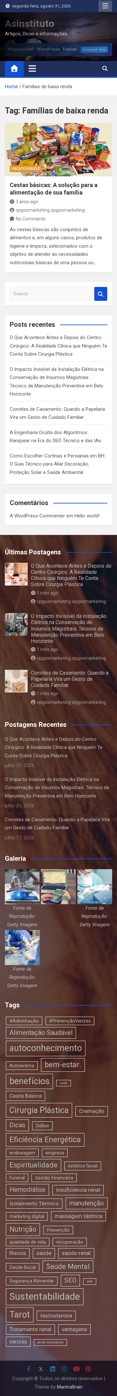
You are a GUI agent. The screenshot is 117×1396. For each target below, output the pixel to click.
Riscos (17, 1253)
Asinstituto (29, 23)
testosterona (56, 1315)
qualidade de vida (27, 1242)
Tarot (19, 1314)
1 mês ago (47, 593)
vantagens (74, 1329)
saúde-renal (76, 1253)
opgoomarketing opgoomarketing (50, 210)
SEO (70, 1280)
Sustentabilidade (44, 1296)
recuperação (69, 1242)
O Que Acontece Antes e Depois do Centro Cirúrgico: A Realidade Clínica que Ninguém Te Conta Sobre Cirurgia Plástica (58, 346)
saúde (43, 1253)
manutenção (86, 1203)
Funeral (17, 1177)
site (90, 1281)
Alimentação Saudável (40, 1032)
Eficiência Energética (45, 1139)
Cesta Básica (25, 1096)
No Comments (31, 218)
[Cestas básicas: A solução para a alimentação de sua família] (58, 149)
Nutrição (22, 1229)
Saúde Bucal (22, 1267)
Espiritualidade (33, 1165)
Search (100, 294)
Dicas (17, 1125)
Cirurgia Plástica (39, 1110)
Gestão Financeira (54, 1177)
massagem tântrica (78, 1216)
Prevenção (58, 1230)
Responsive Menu (105, 6)
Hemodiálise (27, 1189)
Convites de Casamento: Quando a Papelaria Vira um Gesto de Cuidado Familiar (70, 679)
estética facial (83, 1165)
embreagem (22, 1152)
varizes (18, 1341)
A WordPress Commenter (37, 516)
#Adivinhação (24, 1020)
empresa (55, 1152)
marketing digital (26, 1216)
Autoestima (21, 1065)
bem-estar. (63, 1064)
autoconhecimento (45, 1048)
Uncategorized (26, 169)
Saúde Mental (68, 1266)
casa (63, 1083)
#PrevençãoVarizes (70, 1020)
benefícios (29, 1081)
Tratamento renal (30, 1329)
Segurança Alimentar (31, 1281)
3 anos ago (27, 201)
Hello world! (86, 516)
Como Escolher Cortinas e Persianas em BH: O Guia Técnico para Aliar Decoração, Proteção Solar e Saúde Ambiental (57, 464)
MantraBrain (70, 1387)
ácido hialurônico (50, 1342)
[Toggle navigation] (32, 68)
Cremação (91, 1111)
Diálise (42, 1125)
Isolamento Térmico (34, 1203)
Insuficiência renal (78, 1190)
